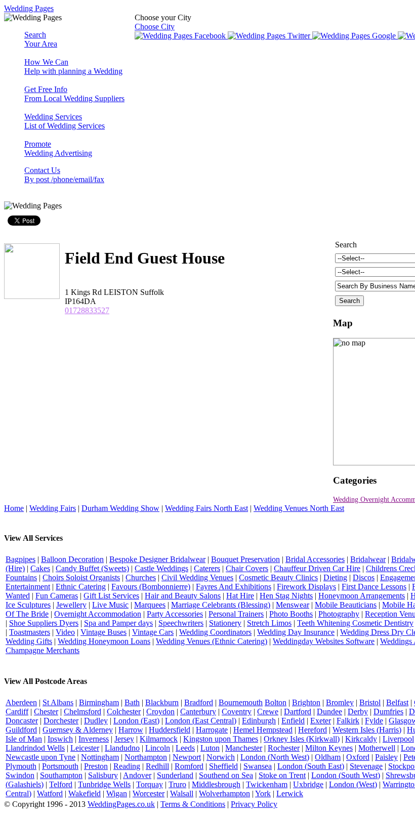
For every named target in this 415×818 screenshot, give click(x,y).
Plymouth (21, 766)
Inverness (93, 739)
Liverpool (398, 739)
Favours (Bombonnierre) (150, 586)
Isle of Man (24, 739)
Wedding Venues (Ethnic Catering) (211, 641)
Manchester (243, 748)
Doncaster (22, 720)
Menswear (292, 604)
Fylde (374, 720)
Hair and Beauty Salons (183, 595)
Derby (358, 711)
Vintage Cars (153, 632)
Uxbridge (308, 784)
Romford (189, 766)
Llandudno (122, 748)
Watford (50, 793)
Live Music (110, 604)
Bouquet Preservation (245, 559)
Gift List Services (111, 595)
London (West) (353, 784)
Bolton (275, 702)
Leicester (84, 748)
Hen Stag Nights (286, 595)
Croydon (160, 711)
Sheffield (223, 766)
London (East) (136, 720)
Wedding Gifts (29, 641)
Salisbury (103, 775)
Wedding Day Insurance (296, 632)
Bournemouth (241, 702)
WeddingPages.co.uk (121, 804)
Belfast (397, 702)
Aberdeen (21, 702)
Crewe (267, 711)
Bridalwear (368, 559)
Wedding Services (64, 121)
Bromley (340, 702)
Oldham (328, 757)
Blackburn (162, 702)
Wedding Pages (29, 8)
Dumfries (388, 711)
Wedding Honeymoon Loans (104, 641)
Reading (126, 766)
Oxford (357, 757)
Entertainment (28, 586)
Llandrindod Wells (35, 748)
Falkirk (348, 720)
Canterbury (198, 711)
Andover (137, 775)
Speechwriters (180, 623)
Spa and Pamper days (118, 623)
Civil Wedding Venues (197, 577)
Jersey (124, 739)
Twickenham (266, 784)
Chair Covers (247, 568)
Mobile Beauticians (346, 604)
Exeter (320, 720)
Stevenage (366, 766)
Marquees (149, 604)
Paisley (386, 757)
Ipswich (60, 739)
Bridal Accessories (315, 559)
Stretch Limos (269, 623)
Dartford (297, 711)
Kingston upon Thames (220, 739)
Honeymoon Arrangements (361, 595)
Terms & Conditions (192, 804)
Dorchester (61, 720)
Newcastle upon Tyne (40, 757)
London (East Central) (200, 720)
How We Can (73, 66)
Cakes (40, 568)
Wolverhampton (224, 793)
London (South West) (345, 775)
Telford (60, 784)
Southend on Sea (226, 775)
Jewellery (71, 604)
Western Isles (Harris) (367, 729)
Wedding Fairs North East (206, 508)
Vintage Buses (103, 632)
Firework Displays (306, 586)
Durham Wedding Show (120, 508)
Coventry (237, 711)
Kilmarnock (159, 739)
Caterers (207, 568)
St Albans (58, 702)
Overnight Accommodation (97, 614)
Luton (210, 748)
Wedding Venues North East (299, 508)
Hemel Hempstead (263, 729)
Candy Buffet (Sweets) (92, 568)
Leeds (185, 748)
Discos (364, 577)
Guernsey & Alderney (78, 729)
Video (65, 632)
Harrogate (212, 729)
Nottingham (100, 757)
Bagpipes (20, 559)
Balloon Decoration (72, 559)
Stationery (225, 623)
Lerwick (289, 793)
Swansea (257, 766)
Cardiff (17, 711)
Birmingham (99, 702)
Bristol (370, 702)
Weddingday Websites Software (324, 641)
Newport (187, 757)
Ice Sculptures (28, 604)
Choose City (155, 26)
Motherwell (376, 748)
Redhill (157, 766)
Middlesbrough (216, 784)
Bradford (198, 702)
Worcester (148, 793)
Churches (141, 577)
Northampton (145, 757)
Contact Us (64, 175)
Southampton (61, 775)
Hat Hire (240, 595)
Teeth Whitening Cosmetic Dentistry (355, 623)
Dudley (96, 720)
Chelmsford (82, 711)
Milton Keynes (329, 748)
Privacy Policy (254, 804)
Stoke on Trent (282, 775)
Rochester (284, 748)
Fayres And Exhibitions (233, 586)
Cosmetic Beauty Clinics (278, 577)
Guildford (21, 729)
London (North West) (274, 757)
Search (40, 39)
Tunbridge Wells (104, 784)
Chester (46, 711)
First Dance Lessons (374, 586)
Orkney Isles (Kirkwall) (302, 739)
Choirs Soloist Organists (81, 577)
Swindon (20, 775)
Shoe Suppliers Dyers (43, 623)
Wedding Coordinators (215, 632)
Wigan (116, 793)
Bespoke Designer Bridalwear (157, 559)
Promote (58, 148)
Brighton (306, 702)
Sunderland (175, 775)
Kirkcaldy (361, 739)
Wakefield (84, 793)
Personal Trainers (236, 614)
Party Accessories (175, 614)
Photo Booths (291, 614)
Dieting (335, 577)
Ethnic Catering (81, 586)
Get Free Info (74, 94)
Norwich (220, 757)
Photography (338, 614)
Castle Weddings (161, 568)
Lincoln (157, 748)
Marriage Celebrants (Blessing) (220, 604)
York (263, 793)
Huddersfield (169, 729)
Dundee (329, 711)
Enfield (293, 720)
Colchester (124, 711)
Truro (177, 784)
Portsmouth (60, 766)
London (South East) (310, 766)
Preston (96, 766)
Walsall (181, 793)
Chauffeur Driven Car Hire (317, 568)
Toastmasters (29, 632)
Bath (132, 702)
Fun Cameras (56, 595)
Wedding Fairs (52, 508)
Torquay (149, 784)
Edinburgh (259, 720)
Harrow (130, 729)
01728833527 (87, 310)
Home (14, 508)
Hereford (312, 729)
